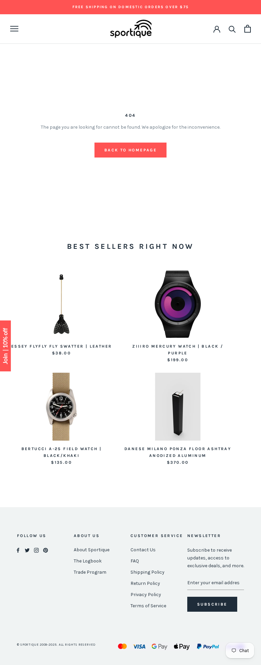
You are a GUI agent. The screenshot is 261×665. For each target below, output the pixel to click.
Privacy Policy (145, 594)
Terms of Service (148, 606)
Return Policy (145, 583)
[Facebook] (18, 550)
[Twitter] (27, 550)
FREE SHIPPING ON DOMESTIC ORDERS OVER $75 (130, 7)
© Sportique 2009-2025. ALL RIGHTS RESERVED (56, 644)
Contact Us (143, 550)
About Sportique (91, 550)
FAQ (134, 561)
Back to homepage (130, 150)
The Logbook (88, 561)
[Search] (232, 28)
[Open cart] (247, 29)
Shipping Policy (147, 572)
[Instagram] (36, 550)
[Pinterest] (45, 550)
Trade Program (90, 572)
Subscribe (212, 604)
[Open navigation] (14, 29)
